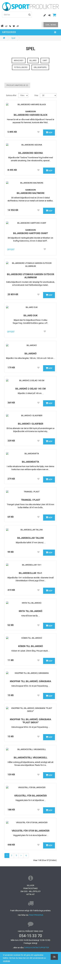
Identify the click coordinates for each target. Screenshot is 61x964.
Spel (13, 38)
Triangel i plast (30, 500)
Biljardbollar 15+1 (30, 573)
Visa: (36, 95)
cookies (6, 961)
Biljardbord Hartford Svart (30, 233)
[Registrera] (43, 15)
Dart (45, 60)
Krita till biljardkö (30, 611)
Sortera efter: (11, 95)
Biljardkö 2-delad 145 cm (30, 388)
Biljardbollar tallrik (30, 538)
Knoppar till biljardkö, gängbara (30, 681)
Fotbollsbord (21, 67)
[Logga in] (48, 15)
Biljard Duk (30, 315)
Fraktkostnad (30, 888)
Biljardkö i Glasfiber (30, 423)
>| (26, 855)
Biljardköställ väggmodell (30, 757)
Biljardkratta (30, 462)
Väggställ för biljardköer (30, 795)
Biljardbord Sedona (30, 153)
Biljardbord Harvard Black (30, 115)
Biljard (33, 60)
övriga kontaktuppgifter (36, 947)
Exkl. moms (51, 25)
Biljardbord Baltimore (30, 193)
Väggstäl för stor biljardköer (30, 830)
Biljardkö (31, 353)
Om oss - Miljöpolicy (30, 891)
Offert (11, 249)
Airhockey (18, 60)
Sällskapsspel (40, 67)
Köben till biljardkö (30, 646)
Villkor (30, 885)
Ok (54, 957)
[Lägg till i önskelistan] (38, 132)
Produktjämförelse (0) (17, 85)
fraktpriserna (36, 915)
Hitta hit (30, 894)
